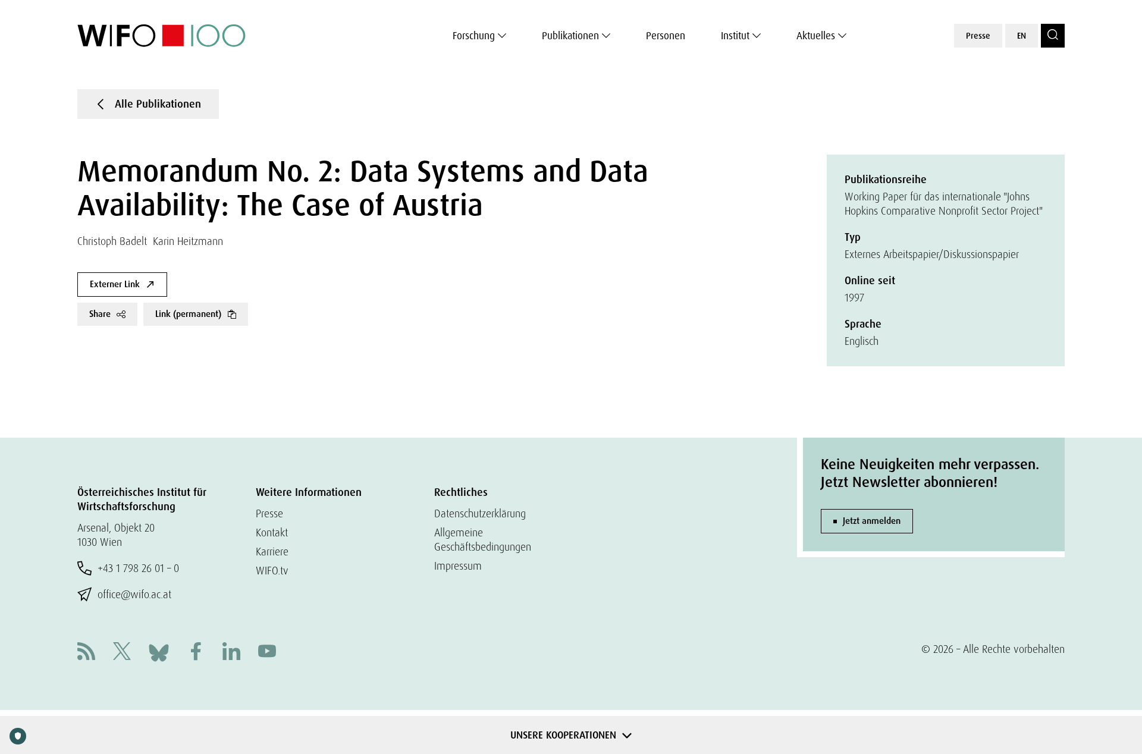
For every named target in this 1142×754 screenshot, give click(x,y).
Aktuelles (815, 35)
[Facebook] (196, 652)
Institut (735, 35)
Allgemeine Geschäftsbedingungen (482, 540)
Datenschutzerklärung (480, 513)
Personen (665, 35)
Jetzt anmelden (872, 521)
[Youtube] (267, 652)
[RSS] (86, 652)
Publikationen (570, 35)
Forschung (474, 35)
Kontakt (272, 532)
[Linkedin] (231, 652)
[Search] (1053, 36)
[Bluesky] (159, 651)
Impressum (458, 566)
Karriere (272, 551)
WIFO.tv (272, 570)
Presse (978, 35)
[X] (122, 652)
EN (1021, 35)
